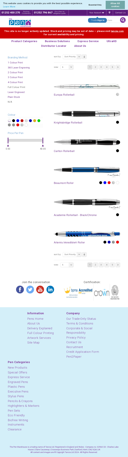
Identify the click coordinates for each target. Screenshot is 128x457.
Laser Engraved (16, 92)
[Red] (109, 182)
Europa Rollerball (64, 94)
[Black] (117, 122)
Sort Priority (70, 56)
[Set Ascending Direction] (84, 56)
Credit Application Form (82, 352)
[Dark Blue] (109, 242)
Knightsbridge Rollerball (68, 122)
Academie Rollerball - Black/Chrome (75, 215)
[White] (117, 182)
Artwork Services (39, 338)
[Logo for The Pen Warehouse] (20, 22)
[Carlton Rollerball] (87, 141)
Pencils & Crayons (20, 401)
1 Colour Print (15, 62)
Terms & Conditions (79, 323)
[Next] (118, 67)
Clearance (15, 429)
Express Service (19, 377)
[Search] (123, 20)
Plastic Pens (16, 386)
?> (9, 120)
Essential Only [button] (95, 5)
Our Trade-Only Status (81, 319)
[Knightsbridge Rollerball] (87, 113)
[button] (16, 6)
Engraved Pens (18, 382)
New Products (17, 367)
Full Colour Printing (40, 333)
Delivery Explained (39, 328)
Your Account (95, 12)
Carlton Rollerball (64, 151)
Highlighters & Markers (23, 406)
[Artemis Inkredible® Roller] (87, 233)
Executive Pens (18, 391)
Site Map (33, 342)
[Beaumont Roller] (87, 172)
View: (56, 67)
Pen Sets (14, 410)
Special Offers (17, 372)
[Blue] (104, 182)
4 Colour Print (15, 82)
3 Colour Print (15, 77)
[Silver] (117, 94)
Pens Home (35, 319)
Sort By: (57, 56)
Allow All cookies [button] (115, 5)
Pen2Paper (73, 356)
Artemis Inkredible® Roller (69, 242)
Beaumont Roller (64, 183)
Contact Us (120, 12)
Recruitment (74, 347)
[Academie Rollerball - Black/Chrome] (87, 204)
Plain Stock (14, 97)
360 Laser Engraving (19, 67)
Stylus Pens (16, 396)
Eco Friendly (16, 415)
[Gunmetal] (113, 242)
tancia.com (117, 31)
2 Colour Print (15, 72)
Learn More (9, 6)
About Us (33, 323)
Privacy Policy (76, 337)
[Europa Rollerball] (87, 86)
